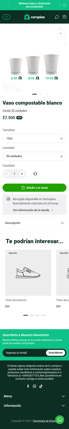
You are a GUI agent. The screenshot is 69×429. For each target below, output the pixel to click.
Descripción (12, 223)
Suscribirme (56, 352)
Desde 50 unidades (15, 110)
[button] (34, 94)
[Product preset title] (28, 273)
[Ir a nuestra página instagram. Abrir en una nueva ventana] (34, 386)
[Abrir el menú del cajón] (6, 17)
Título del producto (15, 300)
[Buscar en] (56, 17)
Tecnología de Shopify (45, 420)
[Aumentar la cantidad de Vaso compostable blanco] (22, 174)
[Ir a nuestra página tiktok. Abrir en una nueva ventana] (41, 386)
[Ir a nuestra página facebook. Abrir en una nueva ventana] (28, 386)
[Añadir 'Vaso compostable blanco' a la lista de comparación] (35, 174)
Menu (8, 396)
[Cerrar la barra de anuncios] (64, 5)
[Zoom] (60, 33)
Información (12, 406)
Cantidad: (9, 165)
